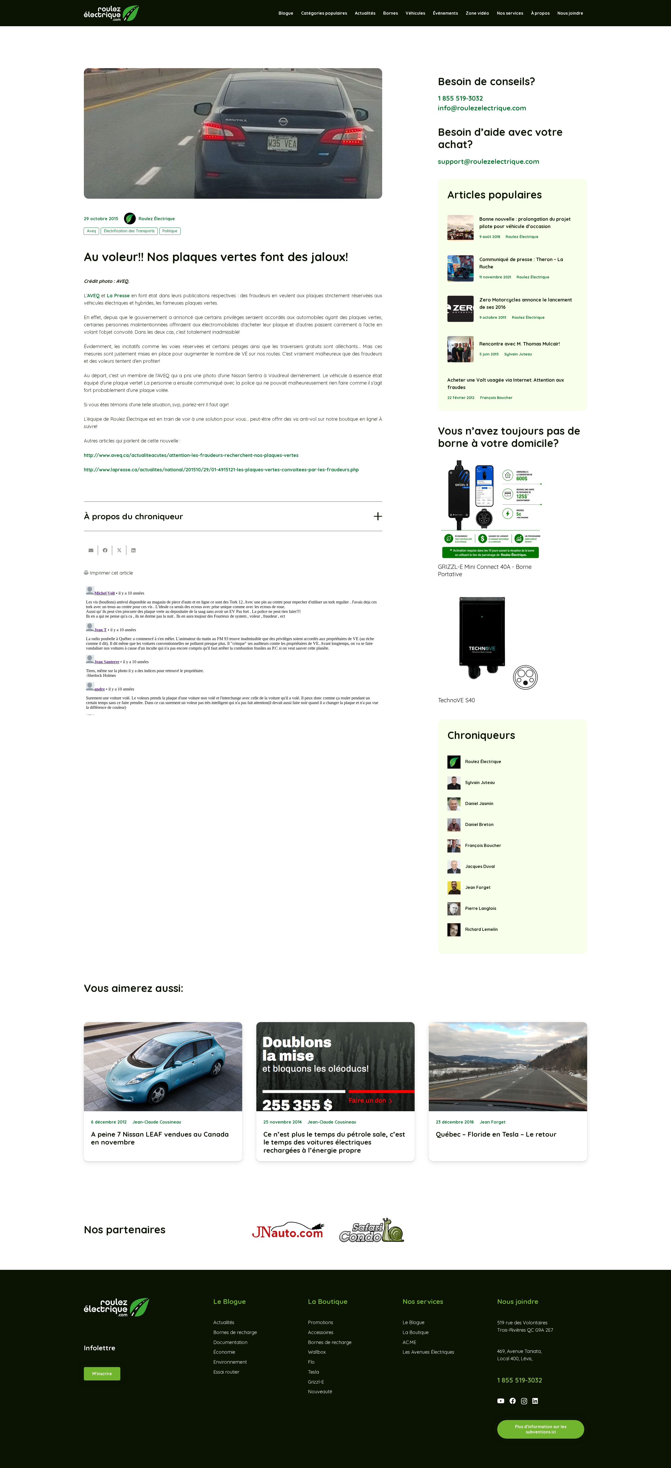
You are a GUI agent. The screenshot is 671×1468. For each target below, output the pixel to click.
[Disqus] (233, 649)
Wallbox (317, 1352)
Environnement (230, 1362)
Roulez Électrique (157, 218)
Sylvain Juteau (518, 354)
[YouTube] (500, 1401)
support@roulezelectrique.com (488, 161)
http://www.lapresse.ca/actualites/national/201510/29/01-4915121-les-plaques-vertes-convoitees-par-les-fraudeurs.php (221, 470)
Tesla (313, 1372)
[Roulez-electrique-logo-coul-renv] (111, 13)
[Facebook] (513, 1401)
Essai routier (226, 1372)
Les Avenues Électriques (428, 1352)
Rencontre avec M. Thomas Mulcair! (519, 344)
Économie (224, 1352)
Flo (311, 1362)
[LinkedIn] (535, 1401)
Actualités (223, 1322)
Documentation (230, 1342)
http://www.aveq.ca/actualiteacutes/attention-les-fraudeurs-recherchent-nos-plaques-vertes (191, 455)
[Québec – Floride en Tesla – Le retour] (508, 1091)
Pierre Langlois (480, 908)
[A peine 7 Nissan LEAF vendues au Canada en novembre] (163, 1091)
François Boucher (496, 397)
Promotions (320, 1322)
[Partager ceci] (105, 550)
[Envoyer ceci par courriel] (91, 550)
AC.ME (409, 1342)
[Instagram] (524, 1401)
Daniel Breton (479, 824)
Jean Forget (478, 887)
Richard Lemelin (481, 929)
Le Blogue (413, 1322)
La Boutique (416, 1332)
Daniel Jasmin (479, 803)
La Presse (118, 296)
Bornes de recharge (235, 1332)
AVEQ (93, 296)
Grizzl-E (316, 1382)
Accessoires (320, 1332)
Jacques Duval (480, 866)
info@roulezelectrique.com (482, 108)
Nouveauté (320, 1392)
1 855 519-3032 (460, 98)
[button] (427, 13)
